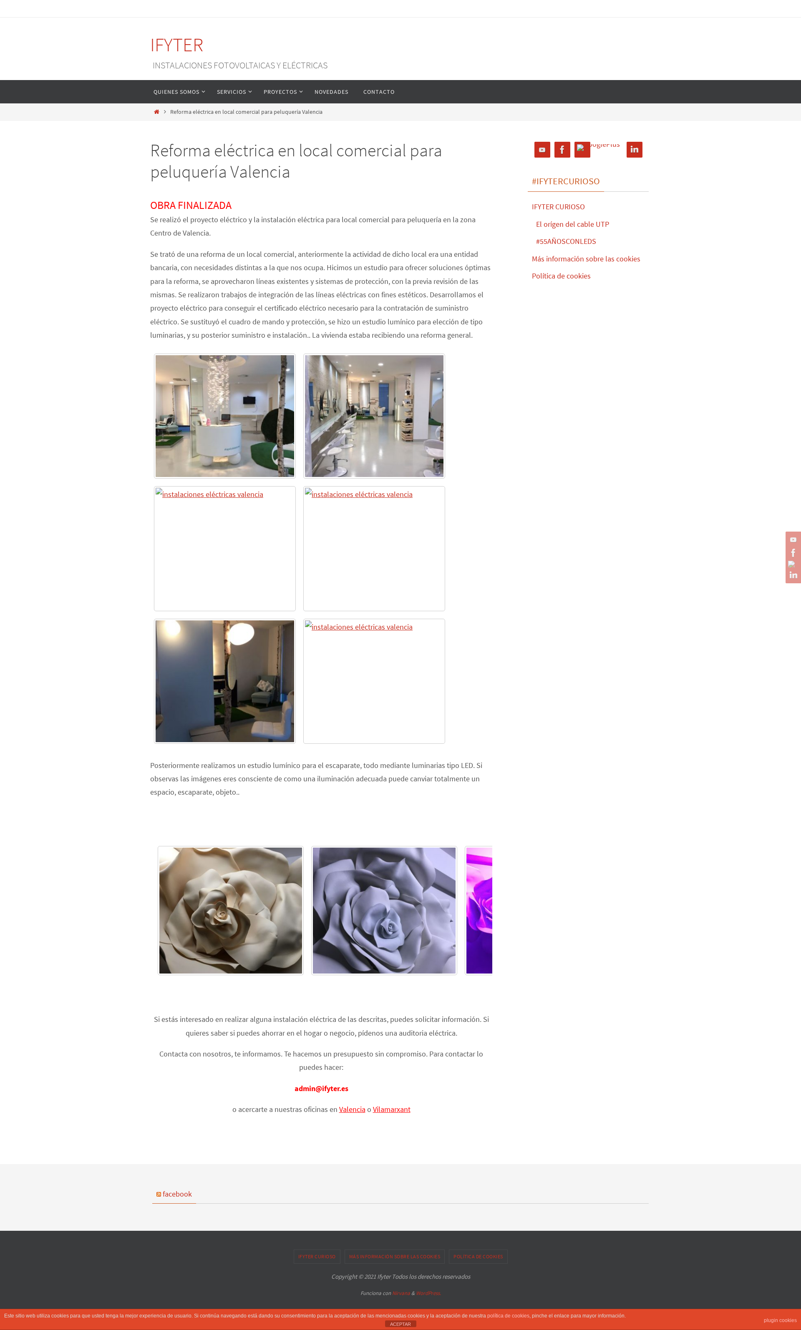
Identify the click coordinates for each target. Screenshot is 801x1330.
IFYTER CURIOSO (558, 206)
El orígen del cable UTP (572, 224)
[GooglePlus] (792, 564)
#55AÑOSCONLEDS (566, 241)
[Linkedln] (792, 575)
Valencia (352, 1109)
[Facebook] (792, 553)
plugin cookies (780, 1320)
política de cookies (508, 1316)
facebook (177, 1194)
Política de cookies (561, 276)
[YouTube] (792, 539)
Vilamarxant (392, 1109)
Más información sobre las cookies (586, 258)
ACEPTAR (400, 1324)
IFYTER (177, 45)
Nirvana (401, 1293)
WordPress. (428, 1293)
